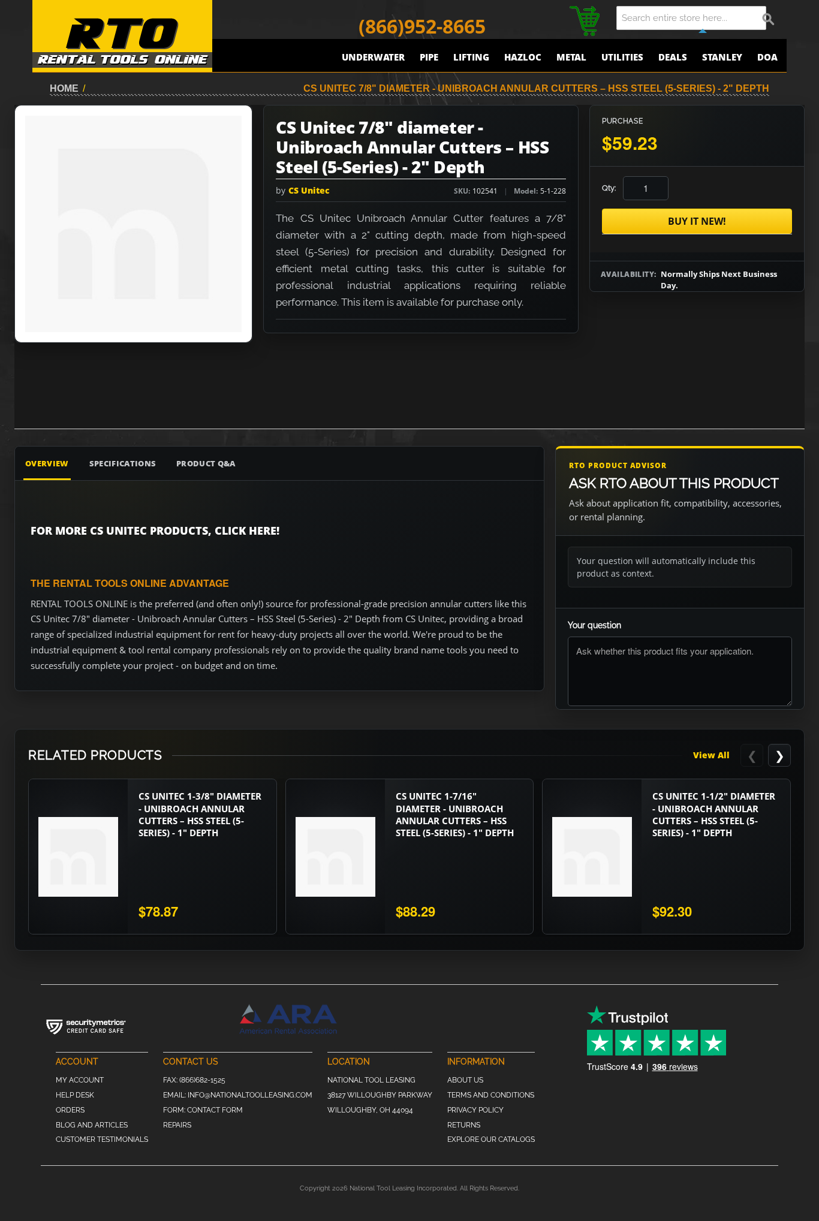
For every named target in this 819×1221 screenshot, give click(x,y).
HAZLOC (522, 57)
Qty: (609, 187)
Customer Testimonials (102, 1139)
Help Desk (75, 1095)
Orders (70, 1110)
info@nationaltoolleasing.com (250, 1095)
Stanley (722, 57)
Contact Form (215, 1110)
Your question (594, 625)
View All (711, 755)
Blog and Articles (92, 1125)
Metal (571, 57)
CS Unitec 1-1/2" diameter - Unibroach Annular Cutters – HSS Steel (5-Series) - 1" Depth (713, 814)
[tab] (480, 463)
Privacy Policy (475, 1110)
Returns (463, 1125)
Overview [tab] (47, 463)
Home (64, 88)
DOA (767, 57)
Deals (672, 57)
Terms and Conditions (490, 1095)
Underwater (373, 57)
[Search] (769, 18)
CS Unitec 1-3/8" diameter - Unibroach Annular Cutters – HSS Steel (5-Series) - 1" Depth (199, 814)
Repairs (177, 1125)
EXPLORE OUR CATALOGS (491, 1139)
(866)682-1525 (202, 1080)
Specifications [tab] (122, 463)
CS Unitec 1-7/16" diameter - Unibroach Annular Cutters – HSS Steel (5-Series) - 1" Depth (455, 814)
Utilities (622, 57)
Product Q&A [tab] (206, 463)
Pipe (429, 57)
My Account (80, 1080)
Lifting (471, 57)
